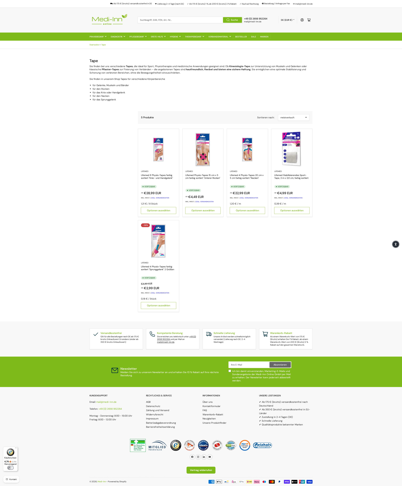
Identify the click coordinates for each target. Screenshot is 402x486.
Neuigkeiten (209, 418)
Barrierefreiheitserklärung (160, 427)
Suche (234, 20)
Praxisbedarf (97, 36)
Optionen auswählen (158, 210)
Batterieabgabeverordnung (161, 422)
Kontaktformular (211, 406)
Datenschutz (153, 406)
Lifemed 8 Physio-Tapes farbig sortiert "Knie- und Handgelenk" (157, 176)
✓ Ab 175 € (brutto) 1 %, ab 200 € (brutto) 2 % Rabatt (211, 4)
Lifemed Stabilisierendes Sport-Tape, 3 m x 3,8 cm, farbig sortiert (291, 176)
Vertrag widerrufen (201, 470)
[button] (395, 244)
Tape (103, 44)
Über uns (208, 402)
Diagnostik (116, 36)
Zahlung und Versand (157, 410)
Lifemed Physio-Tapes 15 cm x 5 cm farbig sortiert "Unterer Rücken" (202, 176)
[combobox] (190, 20)
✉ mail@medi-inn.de (302, 4)
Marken (264, 36)
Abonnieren (280, 364)
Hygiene (174, 36)
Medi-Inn (102, 481)
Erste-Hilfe (157, 36)
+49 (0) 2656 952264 (110, 408)
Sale (253, 36)
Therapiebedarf (193, 36)
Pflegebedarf (136, 36)
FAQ (205, 410)
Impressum (152, 418)
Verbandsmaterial (218, 36)
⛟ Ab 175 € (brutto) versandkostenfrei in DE (131, 3)
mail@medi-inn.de (165, 342)
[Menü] (16, 449)
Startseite (94, 44)
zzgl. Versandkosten (160, 198)
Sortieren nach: (265, 117)
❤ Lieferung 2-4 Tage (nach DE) (169, 4)
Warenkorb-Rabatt (213, 414)
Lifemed (144, 171)
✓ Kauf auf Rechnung (249, 4)
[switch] (10, 468)
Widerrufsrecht (154, 414)
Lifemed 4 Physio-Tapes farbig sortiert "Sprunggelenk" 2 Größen (157, 268)
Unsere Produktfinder (214, 422)
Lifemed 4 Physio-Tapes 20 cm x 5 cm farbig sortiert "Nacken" (246, 176)
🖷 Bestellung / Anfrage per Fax (276, 3)
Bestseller (241, 36)
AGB (148, 402)
